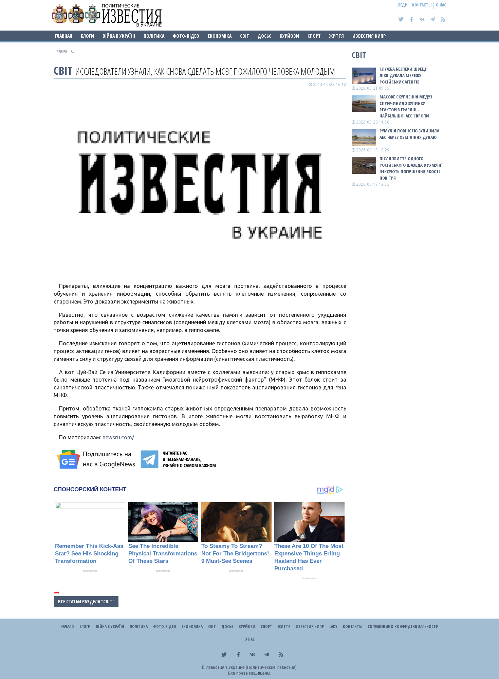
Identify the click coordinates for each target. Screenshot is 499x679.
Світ (244, 36)
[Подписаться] (97, 459)
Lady (333, 626)
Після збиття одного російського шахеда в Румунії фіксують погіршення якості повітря (411, 168)
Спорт (314, 36)
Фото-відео (186, 36)
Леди (403, 5)
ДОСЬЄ (264, 36)
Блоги (87, 36)
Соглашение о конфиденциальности (403, 626)
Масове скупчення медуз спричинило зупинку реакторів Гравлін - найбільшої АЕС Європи (406, 106)
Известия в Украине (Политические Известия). (252, 667)
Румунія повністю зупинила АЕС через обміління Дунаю (409, 134)
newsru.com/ (118, 437)
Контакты (421, 5)
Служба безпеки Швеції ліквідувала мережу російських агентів (404, 75)
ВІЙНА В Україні (119, 36)
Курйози (289, 36)
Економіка (220, 36)
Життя (336, 36)
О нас (441, 5)
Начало (67, 626)
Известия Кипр (369, 36)
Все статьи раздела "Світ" (86, 601)
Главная (63, 36)
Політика (154, 36)
